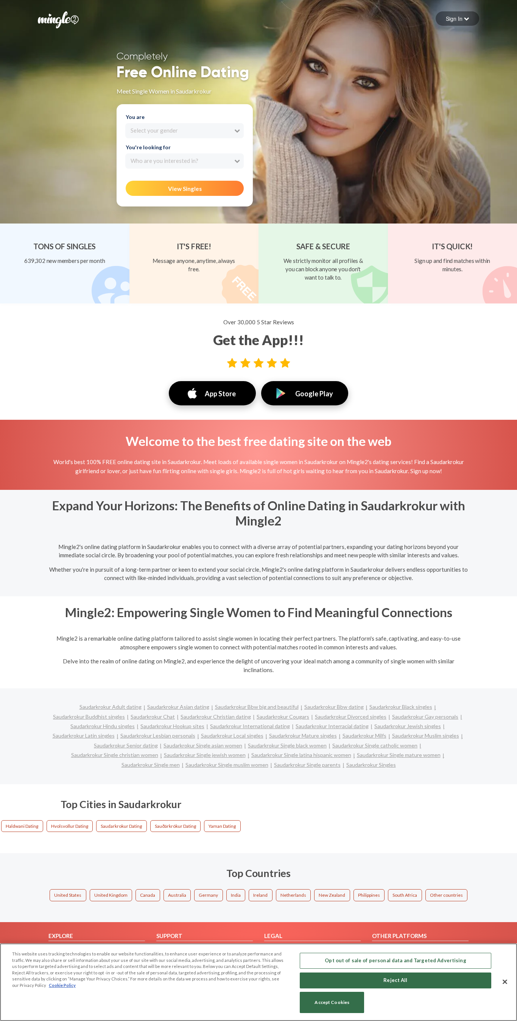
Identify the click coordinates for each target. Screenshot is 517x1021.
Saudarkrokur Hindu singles (102, 726)
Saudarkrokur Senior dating (126, 745)
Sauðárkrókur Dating (175, 826)
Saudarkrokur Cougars (283, 716)
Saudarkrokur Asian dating (178, 707)
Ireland (260, 895)
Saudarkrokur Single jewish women (205, 755)
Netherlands (293, 895)
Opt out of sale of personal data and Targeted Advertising (395, 960)
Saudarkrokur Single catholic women (374, 745)
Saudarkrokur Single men (150, 764)
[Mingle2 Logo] (58, 19)
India (236, 895)
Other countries (446, 895)
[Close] (505, 981)
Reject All (395, 980)
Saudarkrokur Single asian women (203, 745)
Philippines (369, 895)
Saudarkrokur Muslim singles (425, 735)
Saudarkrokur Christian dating (216, 716)
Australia (177, 895)
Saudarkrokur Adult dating (110, 707)
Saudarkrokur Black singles (400, 707)
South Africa (404, 895)
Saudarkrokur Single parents (307, 764)
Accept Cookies (332, 1002)
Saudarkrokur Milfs (364, 735)
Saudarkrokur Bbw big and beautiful (257, 707)
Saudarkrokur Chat (153, 716)
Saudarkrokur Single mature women (399, 755)
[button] (457, 18)
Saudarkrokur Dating (121, 826)
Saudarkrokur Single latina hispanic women (301, 755)
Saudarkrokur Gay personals (425, 716)
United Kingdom (111, 895)
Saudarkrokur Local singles (232, 735)
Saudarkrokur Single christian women (114, 755)
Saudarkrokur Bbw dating (334, 707)
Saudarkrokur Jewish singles (407, 726)
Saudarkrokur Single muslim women (226, 764)
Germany (208, 895)
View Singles (185, 188)
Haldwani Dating (22, 826)
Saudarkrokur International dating (250, 726)
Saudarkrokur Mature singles (303, 735)
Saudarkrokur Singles (371, 764)
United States (67, 895)
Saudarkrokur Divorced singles (350, 716)
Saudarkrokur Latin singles (84, 735)
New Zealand (332, 895)
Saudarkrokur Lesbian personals (157, 735)
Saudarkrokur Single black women (287, 745)
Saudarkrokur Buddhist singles (89, 716)
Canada (147, 895)
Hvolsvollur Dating (69, 826)
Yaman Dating (222, 826)
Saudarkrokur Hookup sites (172, 726)
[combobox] (184, 130)
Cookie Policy (62, 985)
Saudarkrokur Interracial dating (332, 726)
